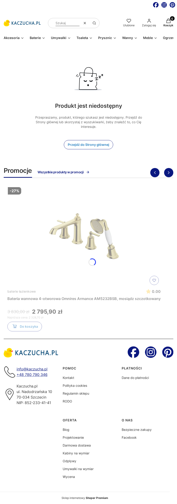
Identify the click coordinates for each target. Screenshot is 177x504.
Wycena (69, 477)
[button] (94, 23)
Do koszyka (29, 326)
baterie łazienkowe (21, 291)
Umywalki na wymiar (78, 469)
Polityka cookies (75, 385)
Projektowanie (73, 437)
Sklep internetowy (85, 498)
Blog (66, 430)
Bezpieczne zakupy (137, 430)
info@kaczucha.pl (32, 369)
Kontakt (68, 378)
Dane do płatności (135, 378)
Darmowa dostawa (77, 445)
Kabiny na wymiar (76, 453)
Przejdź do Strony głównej (88, 145)
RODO (67, 401)
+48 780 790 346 (32, 374)
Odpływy (69, 461)
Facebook (129, 437)
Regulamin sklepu (76, 393)
